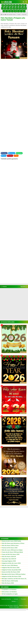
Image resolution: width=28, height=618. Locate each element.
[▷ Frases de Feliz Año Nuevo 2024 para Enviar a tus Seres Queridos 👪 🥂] (14, 461)
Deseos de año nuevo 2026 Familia (11, 541)
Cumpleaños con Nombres (9, 589)
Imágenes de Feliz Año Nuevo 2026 (11, 576)
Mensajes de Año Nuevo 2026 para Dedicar (13, 574)
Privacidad (23, 599)
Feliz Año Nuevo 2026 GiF (9, 556)
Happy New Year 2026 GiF (9, 558)
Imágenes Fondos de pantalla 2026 (11, 570)
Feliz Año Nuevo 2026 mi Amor (10, 545)
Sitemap (14, 601)
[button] (3, 5)
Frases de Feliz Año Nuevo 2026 (10, 554)
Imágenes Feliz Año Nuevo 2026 (10, 567)
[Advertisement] (14, 75)
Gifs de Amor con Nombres (9, 591)
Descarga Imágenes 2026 (9, 561)
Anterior (4, 286)
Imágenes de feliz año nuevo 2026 (11, 563)
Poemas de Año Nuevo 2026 (9, 547)
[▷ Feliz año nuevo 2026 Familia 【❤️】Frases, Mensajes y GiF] (14, 491)
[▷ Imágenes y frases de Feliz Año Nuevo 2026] (14, 430)
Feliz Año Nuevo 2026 (8, 583)
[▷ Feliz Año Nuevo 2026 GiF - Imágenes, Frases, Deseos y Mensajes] (6, 2)
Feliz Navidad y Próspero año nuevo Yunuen (13, 19)
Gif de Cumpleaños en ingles (10, 594)
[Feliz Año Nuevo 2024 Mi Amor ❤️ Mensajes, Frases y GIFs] (14, 400)
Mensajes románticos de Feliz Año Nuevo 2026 (14, 578)
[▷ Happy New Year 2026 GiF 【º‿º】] (14, 369)
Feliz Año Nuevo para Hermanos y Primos (13, 543)
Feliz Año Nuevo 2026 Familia (10, 581)
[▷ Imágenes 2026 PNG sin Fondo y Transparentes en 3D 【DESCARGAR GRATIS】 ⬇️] (14, 339)
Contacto (16, 599)
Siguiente (23, 286)
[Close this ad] (27, 609)
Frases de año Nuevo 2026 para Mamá (12, 552)
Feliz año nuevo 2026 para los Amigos (12, 550)
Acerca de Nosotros (6, 599)
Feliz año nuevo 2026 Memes (10, 565)
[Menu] (23, 2)
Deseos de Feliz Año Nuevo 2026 (11, 572)
